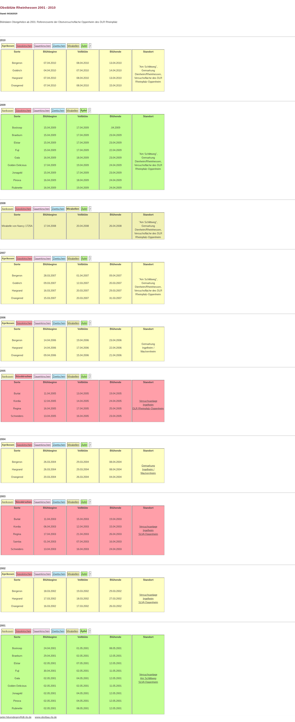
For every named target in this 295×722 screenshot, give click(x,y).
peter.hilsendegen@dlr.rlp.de (15, 717)
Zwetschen (59, 46)
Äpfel (84, 46)
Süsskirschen (24, 46)
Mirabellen (73, 46)
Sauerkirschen (42, 46)
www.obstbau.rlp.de (46, 717)
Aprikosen (7, 110)
